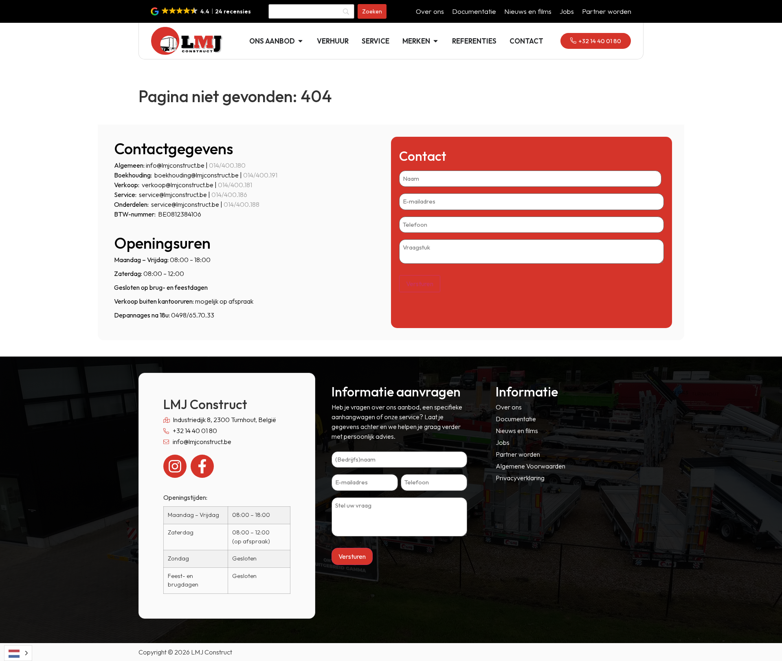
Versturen (419, 284)
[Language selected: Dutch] (18, 653)
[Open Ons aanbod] (300, 41)
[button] (201, 11)
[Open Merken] (435, 41)
